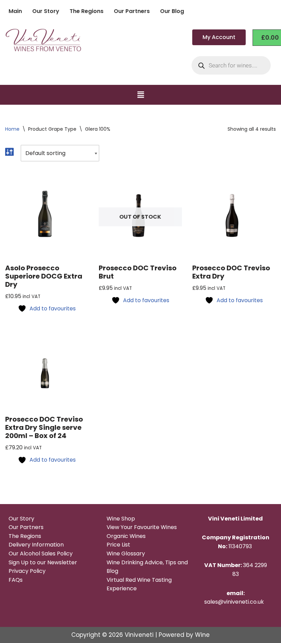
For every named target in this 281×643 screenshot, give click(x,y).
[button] (140, 94)
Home (12, 129)
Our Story (45, 11)
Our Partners (132, 11)
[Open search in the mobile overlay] (231, 65)
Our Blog (172, 11)
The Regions (86, 11)
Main (15, 11)
